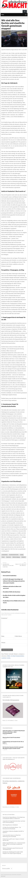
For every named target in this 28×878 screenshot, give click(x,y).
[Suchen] (25, 11)
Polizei (3, 557)
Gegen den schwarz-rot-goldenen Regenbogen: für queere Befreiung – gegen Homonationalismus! (14, 732)
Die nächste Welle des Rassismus (11, 591)
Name (2, 636)
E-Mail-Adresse (18, 636)
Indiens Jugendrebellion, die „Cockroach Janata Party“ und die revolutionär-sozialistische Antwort (14, 844)
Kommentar (4, 618)
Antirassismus (4, 554)
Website (3, 642)
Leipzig (21, 554)
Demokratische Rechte (13, 554)
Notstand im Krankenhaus (9, 575)
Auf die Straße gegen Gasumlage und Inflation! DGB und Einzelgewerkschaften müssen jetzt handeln (14, 581)
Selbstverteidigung (16, 557)
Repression (8, 557)
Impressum (3, 876)
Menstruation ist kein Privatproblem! (11, 737)
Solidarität (24, 557)
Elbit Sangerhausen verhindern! (10, 825)
